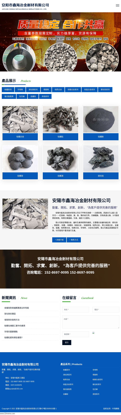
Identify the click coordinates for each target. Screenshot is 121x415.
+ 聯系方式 (73, 240)
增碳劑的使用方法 (11, 320)
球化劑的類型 (10, 314)
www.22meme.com (7, 414)
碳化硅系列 (105, 89)
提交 (67, 342)
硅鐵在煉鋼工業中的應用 (14, 326)
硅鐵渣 (60, 176)
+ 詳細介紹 (59, 240)
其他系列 (45, 96)
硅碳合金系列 (73, 89)
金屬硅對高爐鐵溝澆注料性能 (16, 308)
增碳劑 (46, 89)
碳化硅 (101, 176)
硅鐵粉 (101, 137)
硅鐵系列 (8, 89)
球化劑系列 (33, 89)
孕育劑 (20, 89)
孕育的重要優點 (11, 332)
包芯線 (22, 96)
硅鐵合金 (20, 137)
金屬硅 (33, 96)
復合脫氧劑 (8, 96)
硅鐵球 (20, 176)
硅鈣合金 (58, 89)
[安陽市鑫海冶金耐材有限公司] (25, 6)
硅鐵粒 (60, 137)
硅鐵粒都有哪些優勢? (13, 338)
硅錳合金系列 (89, 89)
